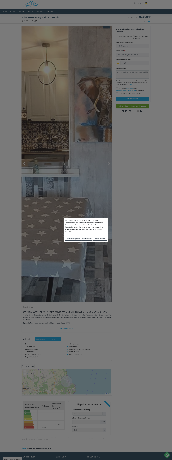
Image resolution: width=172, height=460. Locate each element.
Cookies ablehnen (100, 239)
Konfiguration (87, 239)
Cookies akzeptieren (73, 239)
